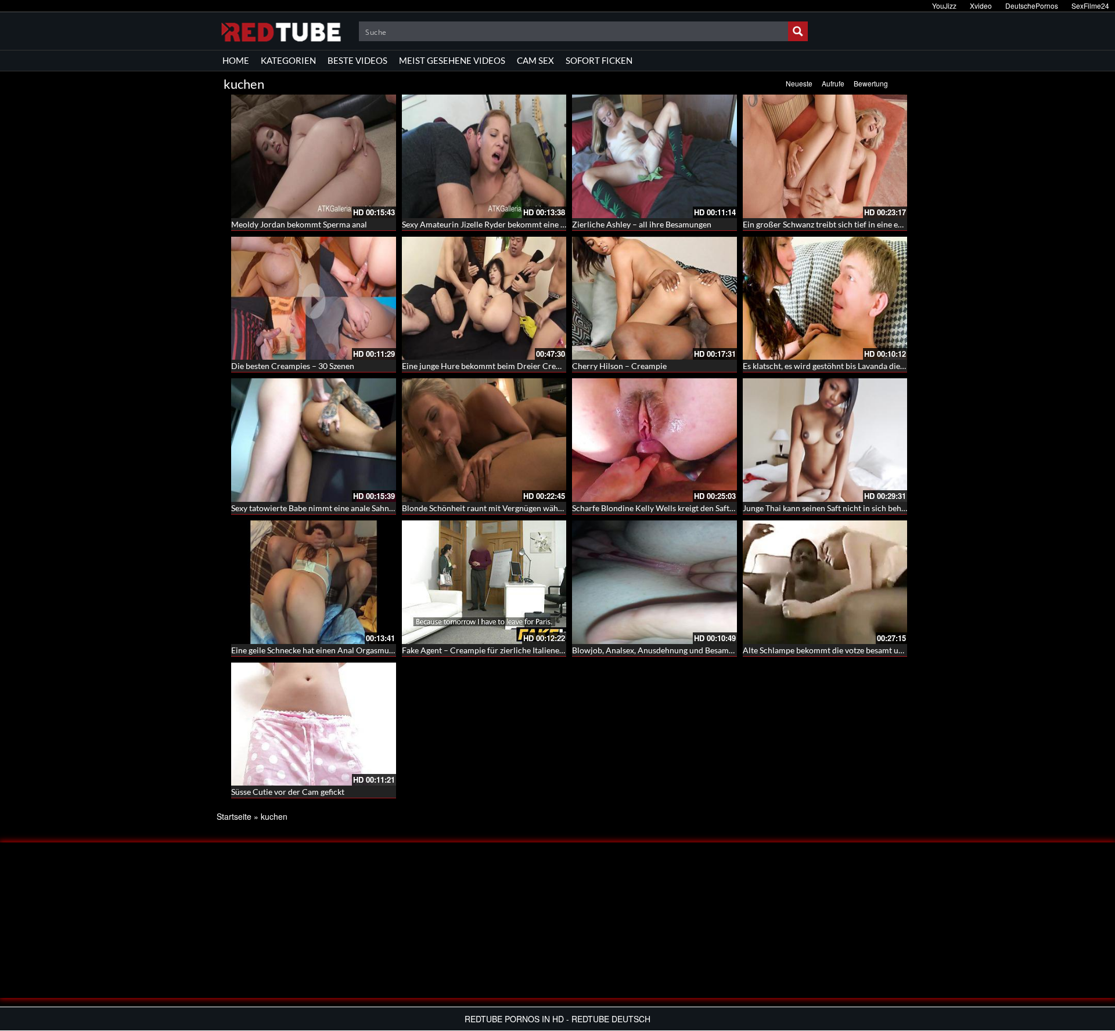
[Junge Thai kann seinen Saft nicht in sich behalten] (825, 440)
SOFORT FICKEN (599, 60)
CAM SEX (535, 60)
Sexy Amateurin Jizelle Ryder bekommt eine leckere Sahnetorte (515, 224)
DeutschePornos (1031, 5)
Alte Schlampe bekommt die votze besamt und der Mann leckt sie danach (873, 650)
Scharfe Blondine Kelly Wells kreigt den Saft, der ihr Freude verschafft (697, 508)
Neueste (799, 83)
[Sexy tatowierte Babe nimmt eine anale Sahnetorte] (313, 440)
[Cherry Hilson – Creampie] (654, 298)
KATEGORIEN (288, 60)
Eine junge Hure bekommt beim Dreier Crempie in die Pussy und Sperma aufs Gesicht (555, 366)
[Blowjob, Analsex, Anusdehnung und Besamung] (654, 582)
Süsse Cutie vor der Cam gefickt (287, 792)
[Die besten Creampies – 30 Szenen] (313, 298)
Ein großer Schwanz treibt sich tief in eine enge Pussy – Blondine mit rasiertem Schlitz (896, 224)
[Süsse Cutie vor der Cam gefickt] (313, 724)
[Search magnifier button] (798, 31)
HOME (235, 60)
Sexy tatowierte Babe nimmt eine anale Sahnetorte (321, 508)
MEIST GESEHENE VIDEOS (452, 60)
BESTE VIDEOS (357, 60)
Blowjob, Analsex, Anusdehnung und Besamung (657, 650)
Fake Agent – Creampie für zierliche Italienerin (486, 650)
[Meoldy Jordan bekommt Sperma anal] (313, 156)
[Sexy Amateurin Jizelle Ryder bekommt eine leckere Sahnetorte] (484, 156)
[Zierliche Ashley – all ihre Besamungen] (654, 156)
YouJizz (944, 5)
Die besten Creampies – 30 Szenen (292, 366)
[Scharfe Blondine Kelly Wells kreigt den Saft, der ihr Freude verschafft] (654, 440)
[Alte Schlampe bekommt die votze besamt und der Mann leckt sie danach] (825, 582)
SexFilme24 (1090, 5)
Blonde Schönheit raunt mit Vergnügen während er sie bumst (511, 508)
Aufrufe (833, 83)
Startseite (234, 816)
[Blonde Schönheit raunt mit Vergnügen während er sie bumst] (484, 440)
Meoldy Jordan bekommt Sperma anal (299, 224)
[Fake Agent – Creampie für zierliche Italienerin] (484, 582)
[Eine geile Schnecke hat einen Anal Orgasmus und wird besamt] (313, 582)
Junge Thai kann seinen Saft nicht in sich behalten (831, 508)
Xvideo (981, 5)
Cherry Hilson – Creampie (619, 366)
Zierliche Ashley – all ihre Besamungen (641, 224)
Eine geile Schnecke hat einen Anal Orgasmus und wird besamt (343, 650)
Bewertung (871, 83)
